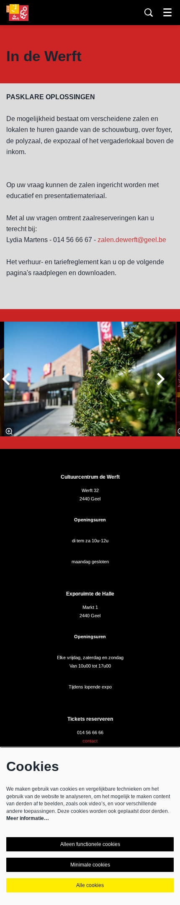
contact (90, 740)
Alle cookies (90, 885)
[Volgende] (161, 379)
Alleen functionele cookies (90, 844)
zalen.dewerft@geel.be (132, 239)
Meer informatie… (27, 818)
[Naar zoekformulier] (148, 12)
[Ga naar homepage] (17, 12)
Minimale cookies (90, 865)
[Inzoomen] (9, 431)
